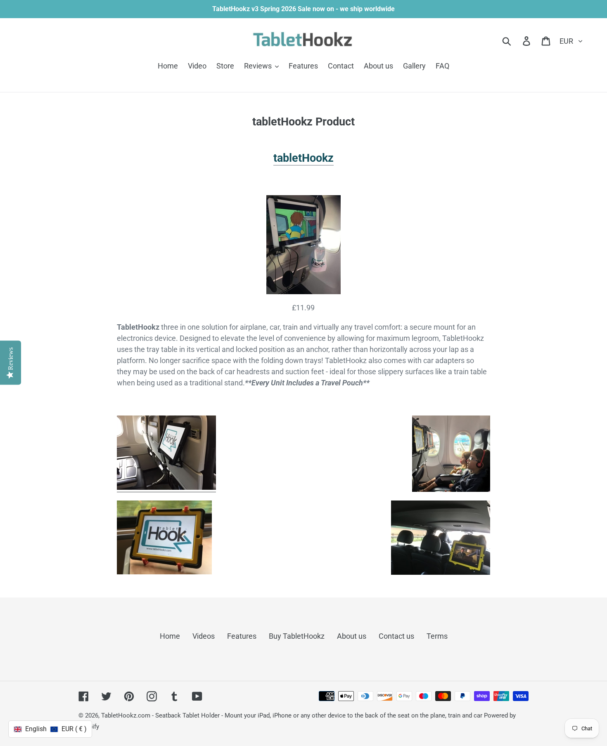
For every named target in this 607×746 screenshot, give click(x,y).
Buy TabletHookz (297, 636)
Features (241, 636)
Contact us (396, 636)
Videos (203, 636)
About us (351, 636)
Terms (437, 636)
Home (170, 636)
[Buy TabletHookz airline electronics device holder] (166, 487)
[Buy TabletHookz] (303, 244)
